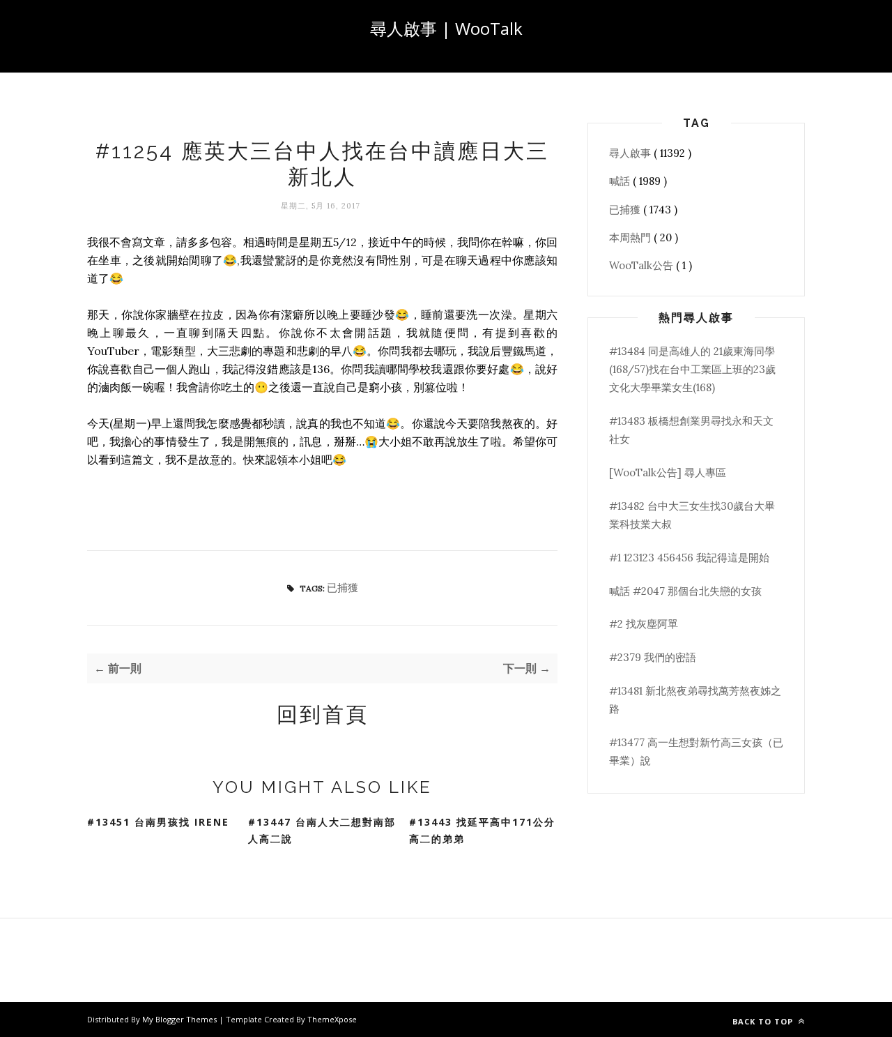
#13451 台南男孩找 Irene (158, 821)
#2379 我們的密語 (652, 657)
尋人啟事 (631, 153)
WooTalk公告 (642, 265)
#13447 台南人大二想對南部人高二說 (322, 830)
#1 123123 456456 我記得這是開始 (689, 557)
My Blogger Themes (180, 1019)
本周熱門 (631, 237)
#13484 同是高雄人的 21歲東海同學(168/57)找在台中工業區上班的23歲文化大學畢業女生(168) (692, 370)
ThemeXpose (332, 1019)
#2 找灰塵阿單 (643, 623)
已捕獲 (342, 587)
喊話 (621, 181)
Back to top (764, 1021)
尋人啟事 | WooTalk (446, 28)
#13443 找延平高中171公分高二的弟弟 (482, 830)
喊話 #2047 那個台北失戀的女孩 (685, 591)
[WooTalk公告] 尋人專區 (667, 472)
